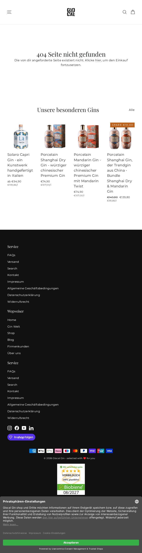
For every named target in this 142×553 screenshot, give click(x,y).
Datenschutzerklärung (23, 295)
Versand (13, 262)
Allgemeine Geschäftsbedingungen (33, 288)
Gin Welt (13, 326)
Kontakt (13, 275)
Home (11, 320)
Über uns (14, 353)
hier (98, 60)
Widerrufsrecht (18, 301)
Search (12, 268)
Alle (132, 110)
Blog (10, 339)
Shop (11, 333)
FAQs (11, 255)
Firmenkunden (18, 346)
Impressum (15, 281)
